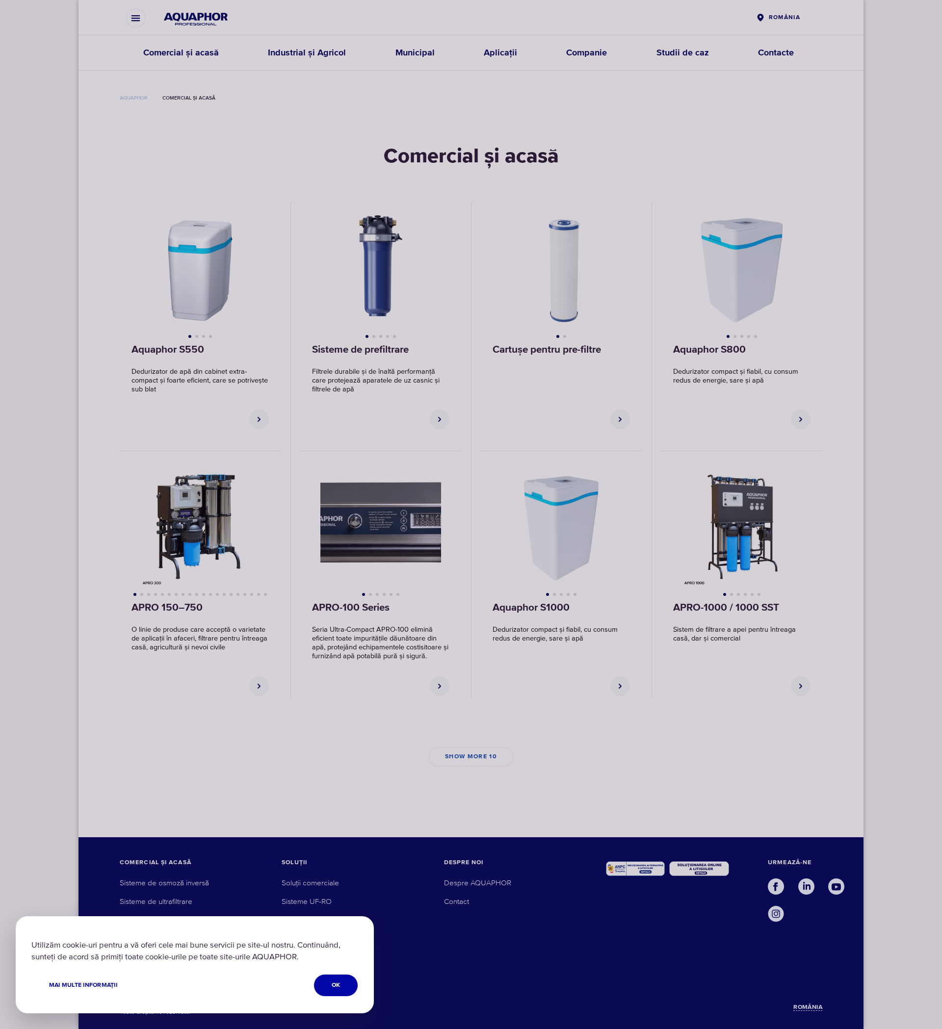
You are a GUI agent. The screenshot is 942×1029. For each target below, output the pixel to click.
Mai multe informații (83, 985)
